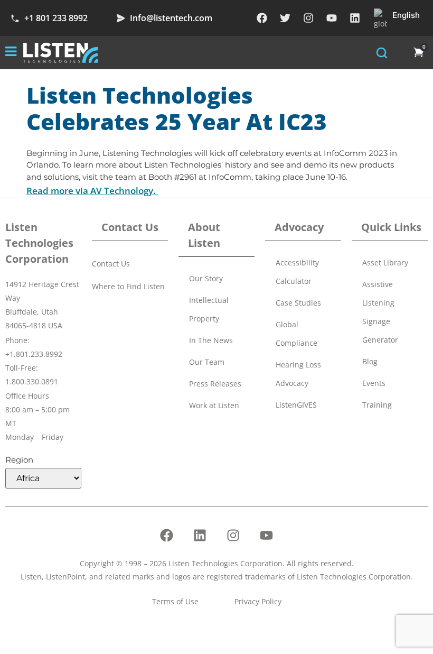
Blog (370, 361)
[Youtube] (331, 18)
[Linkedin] (354, 18)
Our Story (206, 278)
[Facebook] (261, 18)
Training (377, 405)
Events (373, 383)
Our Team (206, 362)
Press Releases (215, 384)
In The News (211, 340)
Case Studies (298, 303)
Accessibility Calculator (297, 271)
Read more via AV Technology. (92, 191)
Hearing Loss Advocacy (298, 374)
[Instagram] (308, 18)
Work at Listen (214, 405)
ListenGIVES (296, 405)
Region (19, 460)
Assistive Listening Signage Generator (380, 312)
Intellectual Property (209, 309)
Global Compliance (296, 333)
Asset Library (385, 262)
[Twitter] (285, 18)
